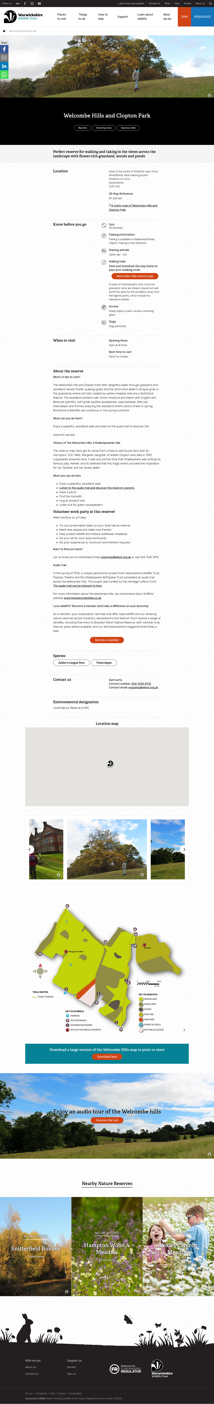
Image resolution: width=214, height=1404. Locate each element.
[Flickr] (17, 3)
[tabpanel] (107, 849)
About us (200, 3)
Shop (167, 3)
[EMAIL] (4, 57)
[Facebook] (24, 3)
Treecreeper (104, 662)
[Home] (24, 17)
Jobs (177, 3)
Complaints (41, 1393)
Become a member (107, 640)
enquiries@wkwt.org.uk (143, 687)
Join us (71, 1373)
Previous (29, 849)
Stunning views (104, 128)
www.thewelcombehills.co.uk (82, 598)
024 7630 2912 (141, 683)
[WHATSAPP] (4, 74)
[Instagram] (32, 3)
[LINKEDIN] (4, 66)
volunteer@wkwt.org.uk (116, 557)
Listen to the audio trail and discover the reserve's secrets (97, 488)
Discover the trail (107, 1120)
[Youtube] (39, 3)
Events (187, 3)
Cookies (62, 1393)
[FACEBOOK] (4, 49)
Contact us (31, 1373)
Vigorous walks (128, 128)
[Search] (210, 3)
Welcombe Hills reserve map (135, 276)
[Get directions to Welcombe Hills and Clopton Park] (135, 210)
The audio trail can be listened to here (77, 586)
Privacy (29, 1393)
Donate (71, 1367)
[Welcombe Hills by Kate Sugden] (107, 849)
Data (52, 1393)
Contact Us (154, 3)
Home (4, 31)
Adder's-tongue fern (71, 662)
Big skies (82, 128)
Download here (107, 1056)
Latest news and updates (131, 3)
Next (184, 849)
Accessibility (75, 1393)
